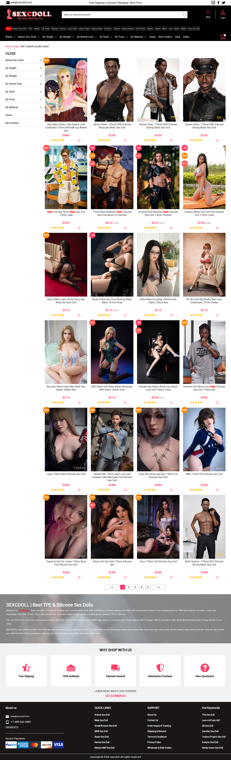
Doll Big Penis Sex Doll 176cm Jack (66, 213)
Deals (152, 36)
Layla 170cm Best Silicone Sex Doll (66, 474)
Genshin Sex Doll (210, 731)
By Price (119, 36)
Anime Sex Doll (19, 29)
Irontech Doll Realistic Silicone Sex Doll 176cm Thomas (158, 213)
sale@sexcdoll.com (21, 2)
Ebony (150, 29)
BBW (183, 29)
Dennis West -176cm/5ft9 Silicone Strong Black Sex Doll (204, 126)
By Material (137, 36)
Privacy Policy (154, 742)
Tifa (30, 29)
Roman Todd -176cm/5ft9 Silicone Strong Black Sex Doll (158, 126)
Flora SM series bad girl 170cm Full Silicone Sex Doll (158, 476)
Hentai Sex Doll (102, 742)
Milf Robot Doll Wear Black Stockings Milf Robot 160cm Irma (112, 388)
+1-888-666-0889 (21, 721)
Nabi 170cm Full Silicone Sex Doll (204, 474)
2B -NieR (45, 29)
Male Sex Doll (101, 720)
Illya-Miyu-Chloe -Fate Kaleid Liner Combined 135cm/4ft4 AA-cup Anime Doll (66, 127)
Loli (170, 29)
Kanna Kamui (128, 29)
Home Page (12, 46)
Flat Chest (140, 29)
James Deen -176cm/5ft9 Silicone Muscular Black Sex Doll (112, 126)
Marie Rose (97, 29)
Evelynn (107, 29)
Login (223, 17)
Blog (177, 36)
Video (186, 36)
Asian (157, 29)
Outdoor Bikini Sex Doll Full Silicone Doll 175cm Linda (204, 213)
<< (111, 587)
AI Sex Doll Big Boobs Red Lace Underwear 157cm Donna (204, 301)
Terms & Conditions (157, 737)
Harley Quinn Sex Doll (212, 747)
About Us (152, 715)
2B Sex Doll (207, 726)
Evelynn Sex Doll (210, 742)
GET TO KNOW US (115, 695)
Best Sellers (165, 36)
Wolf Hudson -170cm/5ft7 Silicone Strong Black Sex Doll (204, 563)
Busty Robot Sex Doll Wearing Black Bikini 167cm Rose (112, 301)
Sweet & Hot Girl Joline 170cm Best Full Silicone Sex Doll (66, 563)
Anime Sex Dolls (27, 36)
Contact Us (152, 720)
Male (177, 29)
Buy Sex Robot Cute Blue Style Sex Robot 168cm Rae (66, 388)
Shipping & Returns (156, 731)
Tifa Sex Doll (208, 715)
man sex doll (193, 29)
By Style (104, 36)
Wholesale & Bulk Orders (159, 747)
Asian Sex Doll (102, 737)
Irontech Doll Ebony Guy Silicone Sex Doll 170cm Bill (204, 388)
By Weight (65, 36)
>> (158, 587)
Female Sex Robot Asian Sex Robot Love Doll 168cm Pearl (158, 388)
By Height (48, 36)
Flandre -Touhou (59, 29)
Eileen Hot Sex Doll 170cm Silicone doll (112, 563)
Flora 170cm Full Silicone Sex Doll (158, 561)
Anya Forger (84, 29)
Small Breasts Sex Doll (106, 726)
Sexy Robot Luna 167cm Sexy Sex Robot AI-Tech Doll (66, 301)
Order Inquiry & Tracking (159, 726)
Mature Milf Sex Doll (104, 747)
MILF (165, 29)
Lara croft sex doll (211, 720)
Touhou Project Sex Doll (214, 737)
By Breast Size (85, 36)
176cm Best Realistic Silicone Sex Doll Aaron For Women (112, 213)
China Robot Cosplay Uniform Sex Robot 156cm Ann (158, 301)
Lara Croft (72, 29)
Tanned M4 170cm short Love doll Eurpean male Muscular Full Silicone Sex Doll (112, 477)
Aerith (36, 29)
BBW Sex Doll (101, 731)
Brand (9, 36)
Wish (208, 17)
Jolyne (117, 29)
